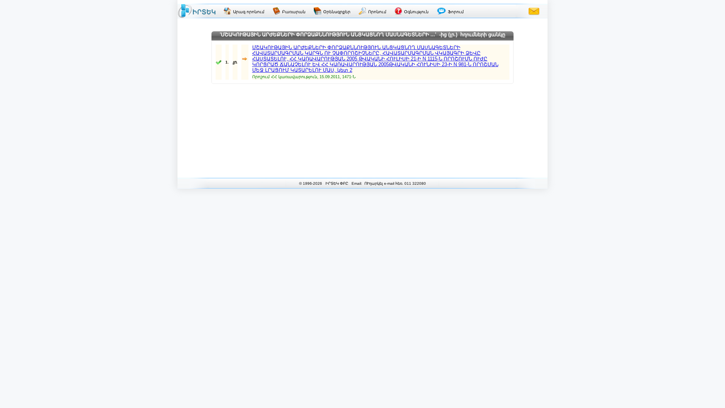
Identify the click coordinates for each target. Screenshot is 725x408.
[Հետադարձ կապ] (534, 11)
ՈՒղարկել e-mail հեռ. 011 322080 (394, 183)
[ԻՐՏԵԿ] (197, 11)
